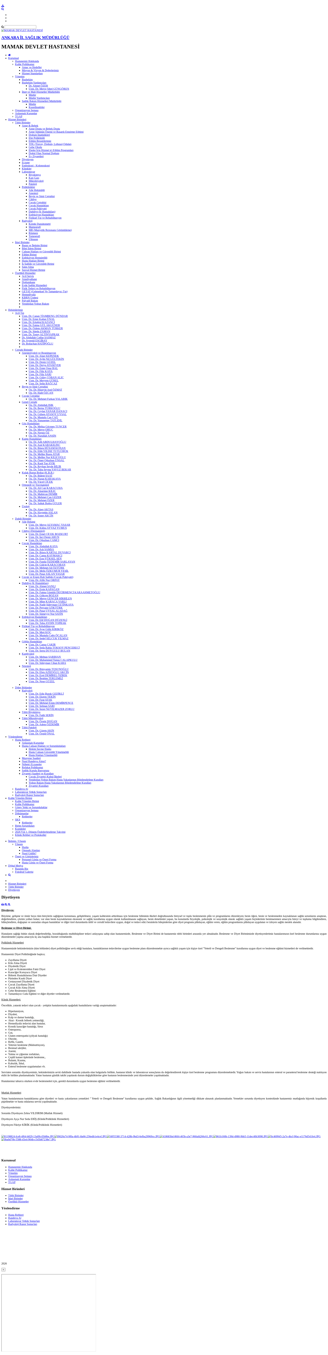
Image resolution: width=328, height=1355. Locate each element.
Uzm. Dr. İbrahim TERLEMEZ (46, 678)
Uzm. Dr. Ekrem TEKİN (42, 696)
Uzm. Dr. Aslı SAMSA (41, 549)
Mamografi (35, 227)
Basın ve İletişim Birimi (34, 245)
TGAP (18, 116)
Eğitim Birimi (29, 254)
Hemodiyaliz (29, 294)
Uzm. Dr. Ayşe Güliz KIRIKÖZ (46, 629)
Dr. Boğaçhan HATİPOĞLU (37, 343)
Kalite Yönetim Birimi (20, 798)
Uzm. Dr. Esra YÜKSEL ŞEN (45, 558)
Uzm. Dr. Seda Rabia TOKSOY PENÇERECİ (54, 647)
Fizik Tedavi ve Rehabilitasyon (38, 288)
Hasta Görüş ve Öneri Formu (37, 862)
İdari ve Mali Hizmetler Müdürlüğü (41, 91)
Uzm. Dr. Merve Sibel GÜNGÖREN (49, 88)
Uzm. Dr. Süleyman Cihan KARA (47, 663)
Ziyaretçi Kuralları (39, 785)
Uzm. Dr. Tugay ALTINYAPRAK (40, 334)
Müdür (32, 94)
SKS (17, 819)
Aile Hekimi (28, 521)
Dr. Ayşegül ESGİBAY (34, 340)
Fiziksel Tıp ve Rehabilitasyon (45, 217)
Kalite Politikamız (24, 64)
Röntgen (33, 233)
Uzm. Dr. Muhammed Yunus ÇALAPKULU (53, 659)
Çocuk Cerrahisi (37, 202)
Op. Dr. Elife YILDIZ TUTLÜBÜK (48, 451)
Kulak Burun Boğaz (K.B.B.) (38, 472)
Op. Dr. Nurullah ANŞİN (42, 435)
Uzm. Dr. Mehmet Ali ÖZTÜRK (46, 567)
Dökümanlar (22, 813)
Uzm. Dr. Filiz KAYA (41, 371)
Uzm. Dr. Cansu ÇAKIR (42, 644)
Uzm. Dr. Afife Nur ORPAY (44, 580)
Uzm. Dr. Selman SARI (41, 706)
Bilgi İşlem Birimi (31, 248)
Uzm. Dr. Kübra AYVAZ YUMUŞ (48, 527)
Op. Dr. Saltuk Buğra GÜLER (45, 503)
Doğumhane (28, 282)
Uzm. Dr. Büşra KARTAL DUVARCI (50, 552)
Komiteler (20, 828)
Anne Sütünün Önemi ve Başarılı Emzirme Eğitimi (56, 131)
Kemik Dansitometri (40, 223)
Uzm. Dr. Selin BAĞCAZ (43, 383)
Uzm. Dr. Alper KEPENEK (44, 355)
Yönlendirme (15, 736)
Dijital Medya (15, 865)
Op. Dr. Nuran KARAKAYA (45, 478)
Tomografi (34, 236)
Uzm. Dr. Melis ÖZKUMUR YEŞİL (49, 570)
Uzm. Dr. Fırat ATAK (40, 699)
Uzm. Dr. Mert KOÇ (40, 632)
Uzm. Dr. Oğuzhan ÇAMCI (44, 540)
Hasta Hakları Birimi (33, 260)
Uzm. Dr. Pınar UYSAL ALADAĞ (48, 610)
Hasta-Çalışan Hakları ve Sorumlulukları (44, 745)
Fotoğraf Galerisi (24, 871)
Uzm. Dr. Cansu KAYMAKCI (45, 555)
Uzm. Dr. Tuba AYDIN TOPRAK (47, 623)
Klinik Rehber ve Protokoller (30, 835)
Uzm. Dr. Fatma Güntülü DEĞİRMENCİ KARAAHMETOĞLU (64, 592)
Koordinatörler (37, 107)
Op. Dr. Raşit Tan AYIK (42, 463)
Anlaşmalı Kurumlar (26, 113)
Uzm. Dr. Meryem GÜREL (44, 380)
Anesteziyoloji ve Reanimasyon (39, 352)
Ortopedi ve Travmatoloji (35, 484)
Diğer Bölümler (23, 687)
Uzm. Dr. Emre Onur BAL (43, 368)
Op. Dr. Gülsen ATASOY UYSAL (48, 414)
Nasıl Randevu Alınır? (34, 761)
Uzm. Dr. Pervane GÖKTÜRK (46, 607)
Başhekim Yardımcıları (34, 82)
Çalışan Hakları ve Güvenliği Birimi (41, 251)
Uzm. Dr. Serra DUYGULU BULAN (49, 650)
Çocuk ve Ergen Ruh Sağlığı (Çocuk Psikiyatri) (47, 577)
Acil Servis (28, 276)
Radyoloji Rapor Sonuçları (29, 795)
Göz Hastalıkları (30, 423)
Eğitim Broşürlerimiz (40, 141)
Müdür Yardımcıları (39, 98)
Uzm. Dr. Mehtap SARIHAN (45, 656)
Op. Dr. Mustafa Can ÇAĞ (43, 417)
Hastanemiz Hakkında (27, 61)
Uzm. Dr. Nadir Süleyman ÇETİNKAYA (51, 604)
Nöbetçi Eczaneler (32, 764)
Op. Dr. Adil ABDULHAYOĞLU (47, 441)
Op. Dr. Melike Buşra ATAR (44, 454)
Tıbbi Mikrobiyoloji (32, 718)
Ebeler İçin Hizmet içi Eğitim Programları (51, 150)
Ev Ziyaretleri (36, 156)
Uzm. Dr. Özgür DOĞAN (43, 721)
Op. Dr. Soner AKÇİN (41, 515)
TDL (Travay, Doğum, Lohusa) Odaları (50, 144)
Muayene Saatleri (31, 758)
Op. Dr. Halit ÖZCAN (41, 392)
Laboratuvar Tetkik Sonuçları (31, 792)
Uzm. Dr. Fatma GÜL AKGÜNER (41, 325)
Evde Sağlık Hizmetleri (34, 285)
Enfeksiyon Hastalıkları (41, 214)
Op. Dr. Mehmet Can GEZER (45, 497)
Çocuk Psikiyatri (38, 208)
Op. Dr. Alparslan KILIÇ (42, 491)
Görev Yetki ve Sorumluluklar (31, 807)
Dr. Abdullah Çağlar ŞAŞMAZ (39, 337)
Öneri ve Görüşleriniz (26, 856)
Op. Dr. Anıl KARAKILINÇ (44, 445)
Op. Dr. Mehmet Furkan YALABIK (48, 398)
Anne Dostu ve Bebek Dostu (44, 128)
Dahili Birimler (23, 518)
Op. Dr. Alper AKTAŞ (41, 509)
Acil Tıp (19, 312)
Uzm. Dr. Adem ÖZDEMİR (44, 724)
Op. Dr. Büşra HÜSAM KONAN (47, 448)
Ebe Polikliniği (37, 137)
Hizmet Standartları (32, 73)
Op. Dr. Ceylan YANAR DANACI (48, 411)
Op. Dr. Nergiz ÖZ (39, 432)
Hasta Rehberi (22, 739)
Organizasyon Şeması (26, 110)
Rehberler (27, 816)
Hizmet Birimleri (17, 119)
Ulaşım (19, 844)
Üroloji (26, 506)
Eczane (26, 162)
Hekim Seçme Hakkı (40, 749)
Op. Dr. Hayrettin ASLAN (43, 512)
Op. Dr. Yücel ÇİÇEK (41, 481)
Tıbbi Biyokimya (31, 712)
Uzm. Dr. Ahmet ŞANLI (42, 586)
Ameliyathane (29, 279)
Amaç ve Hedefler (32, 67)
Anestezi (33, 193)
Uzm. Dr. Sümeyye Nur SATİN (46, 613)
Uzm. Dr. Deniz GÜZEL (42, 362)
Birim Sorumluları (25, 825)
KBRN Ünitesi (30, 297)
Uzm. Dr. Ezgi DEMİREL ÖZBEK (48, 675)
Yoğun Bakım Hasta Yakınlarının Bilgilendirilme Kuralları (60, 782)
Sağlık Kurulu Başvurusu (35, 770)
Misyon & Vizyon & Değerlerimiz (40, 70)
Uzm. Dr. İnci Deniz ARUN (44, 537)
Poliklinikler (28, 187)
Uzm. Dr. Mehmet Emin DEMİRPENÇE (51, 702)
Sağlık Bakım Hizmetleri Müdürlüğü (41, 101)
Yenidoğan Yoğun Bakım (35, 303)
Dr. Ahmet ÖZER (38, 85)
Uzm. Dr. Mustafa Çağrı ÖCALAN (48, 635)
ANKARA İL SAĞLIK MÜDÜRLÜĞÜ (35, 37)
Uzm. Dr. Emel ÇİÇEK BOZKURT (48, 534)
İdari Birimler (22, 242)
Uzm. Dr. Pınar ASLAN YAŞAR (47, 574)
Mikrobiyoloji (36, 180)
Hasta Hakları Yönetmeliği (43, 755)
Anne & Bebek (30, 125)
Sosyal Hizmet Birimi (33, 270)
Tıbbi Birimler (22, 122)
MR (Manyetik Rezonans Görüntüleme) (50, 230)
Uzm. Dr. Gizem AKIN (41, 730)
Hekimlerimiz (15, 309)
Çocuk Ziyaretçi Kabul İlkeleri (45, 776)
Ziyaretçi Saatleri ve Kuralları (38, 773)
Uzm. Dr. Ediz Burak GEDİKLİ (46, 693)
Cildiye (33, 199)
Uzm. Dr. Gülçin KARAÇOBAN (47, 564)
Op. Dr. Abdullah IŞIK (41, 405)
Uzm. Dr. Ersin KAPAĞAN (44, 589)
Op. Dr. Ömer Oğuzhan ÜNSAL (46, 460)
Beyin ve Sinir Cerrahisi (42, 196)
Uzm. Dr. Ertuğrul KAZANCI (38, 322)
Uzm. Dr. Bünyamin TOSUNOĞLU (49, 669)
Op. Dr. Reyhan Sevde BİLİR (45, 466)
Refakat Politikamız (32, 767)
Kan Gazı (34, 177)
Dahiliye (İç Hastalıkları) (42, 211)
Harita (25, 847)
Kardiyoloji (28, 653)
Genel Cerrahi (29, 402)
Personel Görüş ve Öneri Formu (39, 859)
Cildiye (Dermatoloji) (33, 531)
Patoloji (33, 184)
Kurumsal (13, 58)
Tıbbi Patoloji (29, 727)
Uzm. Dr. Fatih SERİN (41, 715)
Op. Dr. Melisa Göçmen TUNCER (48, 426)
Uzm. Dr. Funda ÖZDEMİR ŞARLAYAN (52, 561)
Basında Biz (21, 868)
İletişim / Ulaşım (17, 841)
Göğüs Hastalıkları (32, 641)
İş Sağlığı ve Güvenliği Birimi (38, 263)
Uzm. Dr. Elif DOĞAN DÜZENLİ (48, 620)
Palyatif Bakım (30, 300)
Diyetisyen (27, 159)
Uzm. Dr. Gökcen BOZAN (43, 595)
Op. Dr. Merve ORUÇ (41, 429)
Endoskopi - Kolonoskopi (36, 165)
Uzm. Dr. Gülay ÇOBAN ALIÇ (46, 377)
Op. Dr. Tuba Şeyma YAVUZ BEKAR (50, 469)
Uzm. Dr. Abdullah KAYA (43, 546)
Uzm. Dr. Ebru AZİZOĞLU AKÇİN (49, 672)
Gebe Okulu (35, 147)
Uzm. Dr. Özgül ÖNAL (42, 733)
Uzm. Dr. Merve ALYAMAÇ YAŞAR (49, 524)
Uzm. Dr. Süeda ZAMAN (36, 331)
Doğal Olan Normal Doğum (44, 153)
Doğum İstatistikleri (39, 134)
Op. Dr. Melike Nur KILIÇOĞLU (47, 457)
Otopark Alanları (31, 850)
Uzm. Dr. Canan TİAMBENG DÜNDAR (45, 316)
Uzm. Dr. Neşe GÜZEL (42, 681)
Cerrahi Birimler (24, 349)
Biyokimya (35, 174)
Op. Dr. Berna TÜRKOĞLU (44, 408)
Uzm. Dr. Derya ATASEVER (45, 365)
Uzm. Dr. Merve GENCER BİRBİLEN (50, 598)
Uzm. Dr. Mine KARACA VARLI (47, 601)
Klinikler (26, 168)
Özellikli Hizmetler (25, 273)
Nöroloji (26, 666)
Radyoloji (27, 220)
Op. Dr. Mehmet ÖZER (41, 500)
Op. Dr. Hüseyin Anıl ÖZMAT (45, 389)
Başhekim (27, 79)
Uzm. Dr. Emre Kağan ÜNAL (38, 319)
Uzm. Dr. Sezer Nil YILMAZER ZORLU (51, 709)
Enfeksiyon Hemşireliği (34, 257)
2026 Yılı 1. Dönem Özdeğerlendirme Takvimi (40, 831)
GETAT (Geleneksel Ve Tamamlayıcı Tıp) (44, 291)
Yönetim (19, 76)
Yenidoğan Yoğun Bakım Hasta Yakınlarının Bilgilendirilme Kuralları (66, 779)
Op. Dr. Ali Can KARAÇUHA (46, 488)
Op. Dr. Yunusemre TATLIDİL (45, 420)
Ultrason (33, 239)
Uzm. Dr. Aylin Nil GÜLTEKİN (46, 359)
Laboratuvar (28, 171)
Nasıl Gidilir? (29, 853)
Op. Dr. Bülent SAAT (40, 475)
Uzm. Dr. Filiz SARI (40, 374)
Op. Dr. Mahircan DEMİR (43, 494)
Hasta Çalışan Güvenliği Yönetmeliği (49, 752)
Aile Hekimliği (37, 190)
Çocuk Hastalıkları (39, 205)
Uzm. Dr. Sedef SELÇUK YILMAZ (49, 638)
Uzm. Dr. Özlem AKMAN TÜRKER (42, 328)
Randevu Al (21, 788)
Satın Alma (28, 266)
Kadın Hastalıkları (32, 438)
